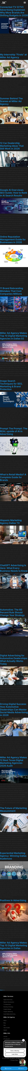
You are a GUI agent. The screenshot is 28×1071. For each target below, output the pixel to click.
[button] (24, 2)
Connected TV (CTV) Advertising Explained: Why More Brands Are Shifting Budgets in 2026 (14, 11)
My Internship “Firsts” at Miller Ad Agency (13, 56)
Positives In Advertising (13, 900)
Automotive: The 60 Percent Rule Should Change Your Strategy (12, 612)
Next (2, 990)
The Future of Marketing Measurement (13, 809)
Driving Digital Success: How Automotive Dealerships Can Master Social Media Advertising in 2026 (14, 709)
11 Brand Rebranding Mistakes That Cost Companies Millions (11, 291)
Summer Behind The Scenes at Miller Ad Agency (11, 101)
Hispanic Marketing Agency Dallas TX (11, 521)
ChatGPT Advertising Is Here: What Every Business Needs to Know (14, 568)
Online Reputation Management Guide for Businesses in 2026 (13, 239)
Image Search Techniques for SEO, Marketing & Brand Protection (11, 385)
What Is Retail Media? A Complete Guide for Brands (13, 477)
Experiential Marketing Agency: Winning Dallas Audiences (13, 856)
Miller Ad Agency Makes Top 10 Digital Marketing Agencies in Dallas (13, 945)
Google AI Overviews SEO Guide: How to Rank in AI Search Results (13, 193)
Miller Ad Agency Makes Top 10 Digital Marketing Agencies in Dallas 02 (13, 336)
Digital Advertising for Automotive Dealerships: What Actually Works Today (14, 659)
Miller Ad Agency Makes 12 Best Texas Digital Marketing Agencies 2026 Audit (13, 761)
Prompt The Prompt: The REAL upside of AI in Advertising (13, 431)
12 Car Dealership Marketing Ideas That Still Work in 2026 (12, 146)
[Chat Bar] (14, 1068)
